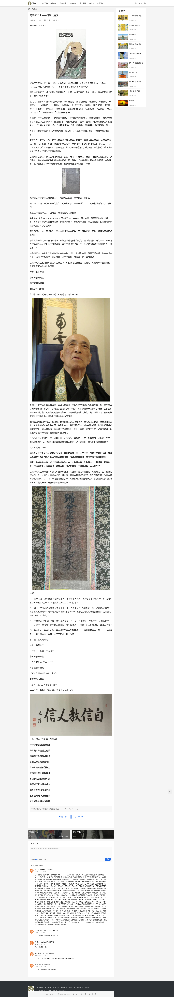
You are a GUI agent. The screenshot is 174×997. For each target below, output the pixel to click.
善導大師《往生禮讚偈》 (136, 63)
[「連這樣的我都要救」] (123, 55)
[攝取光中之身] (123, 74)
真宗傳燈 (53, 3)
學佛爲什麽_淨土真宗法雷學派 (44, 942)
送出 (108, 859)
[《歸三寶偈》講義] (123, 93)
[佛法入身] (123, 103)
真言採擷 (47, 20)
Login (36, 859)
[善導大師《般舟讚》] (123, 46)
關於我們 (45, 3)
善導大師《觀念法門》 (136, 25)
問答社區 (91, 3)
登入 (140, 3)
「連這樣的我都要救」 (136, 53)
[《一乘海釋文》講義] (123, 18)
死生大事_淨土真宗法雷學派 (44, 869)
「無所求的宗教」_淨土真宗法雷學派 (46, 930)
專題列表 (73, 3)
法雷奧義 (63, 3)
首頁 (29, 9)
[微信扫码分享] (73, 994)
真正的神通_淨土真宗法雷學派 (44, 953)
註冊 (145, 3)
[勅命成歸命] (123, 37)
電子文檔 (83, 3)
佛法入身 (131, 100)
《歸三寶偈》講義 (134, 91)
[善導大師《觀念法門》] (123, 27)
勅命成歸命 (132, 34)
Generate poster (64, 994)
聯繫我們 (100, 3)
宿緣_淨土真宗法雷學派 (42, 964)
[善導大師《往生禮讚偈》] (123, 65)
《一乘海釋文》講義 (135, 16)
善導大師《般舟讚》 (135, 44)
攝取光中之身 (133, 72)
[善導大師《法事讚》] (123, 84)
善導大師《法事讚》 (135, 82)
